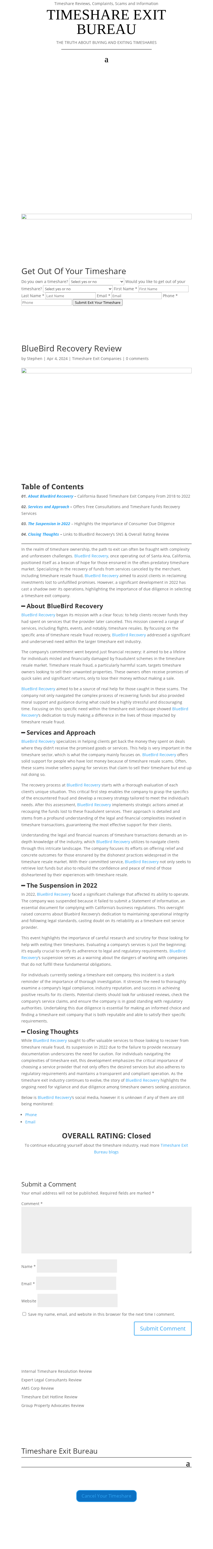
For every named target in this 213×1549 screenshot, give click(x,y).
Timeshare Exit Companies (96, 358)
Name (28, 1266)
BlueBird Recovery (91, 555)
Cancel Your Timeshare (106, 1496)
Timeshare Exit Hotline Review (49, 1396)
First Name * (125, 288)
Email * (103, 295)
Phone (31, 1114)
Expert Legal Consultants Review (51, 1379)
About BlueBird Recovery (50, 496)
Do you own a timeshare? (44, 281)
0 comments (137, 358)
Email (30, 1121)
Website (28, 1301)
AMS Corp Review (37, 1388)
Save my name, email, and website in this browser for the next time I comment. (101, 1314)
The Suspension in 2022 (49, 523)
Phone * (170, 295)
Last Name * (32, 295)
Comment (32, 1203)
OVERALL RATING (92, 1136)
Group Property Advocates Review (52, 1405)
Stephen (34, 358)
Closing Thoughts (43, 534)
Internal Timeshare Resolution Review (56, 1371)
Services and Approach (48, 506)
